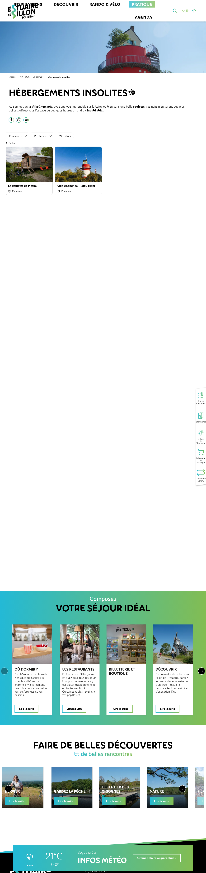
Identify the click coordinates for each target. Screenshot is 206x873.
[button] (175, 10)
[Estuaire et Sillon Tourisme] (23, 14)
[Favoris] (194, 11)
